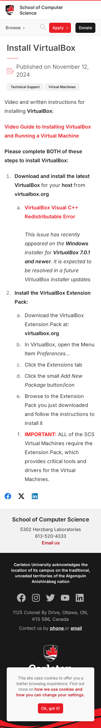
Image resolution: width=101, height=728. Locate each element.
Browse (13, 27)
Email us (51, 543)
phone (57, 628)
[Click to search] (43, 28)
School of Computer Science (41, 10)
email (76, 628)
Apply (58, 27)
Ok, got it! (50, 708)
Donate (85, 27)
